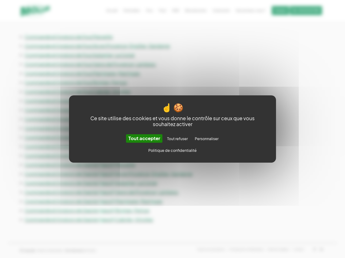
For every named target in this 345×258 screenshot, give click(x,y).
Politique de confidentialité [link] (172, 150)
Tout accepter (144, 138)
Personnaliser (206, 138)
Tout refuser (177, 138)
